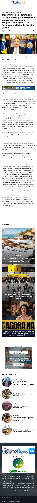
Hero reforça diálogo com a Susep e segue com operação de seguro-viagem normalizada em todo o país (18, 260)
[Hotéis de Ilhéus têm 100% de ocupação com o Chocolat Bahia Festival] (7, 418)
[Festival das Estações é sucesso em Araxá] (7, 394)
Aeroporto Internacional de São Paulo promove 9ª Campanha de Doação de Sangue (18, 296)
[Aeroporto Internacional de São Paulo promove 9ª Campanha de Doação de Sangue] (18, 282)
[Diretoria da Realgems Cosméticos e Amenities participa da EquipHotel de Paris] (7, 382)
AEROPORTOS (18, 292)
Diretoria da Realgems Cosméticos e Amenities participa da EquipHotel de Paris (24, 382)
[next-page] (6, 340)
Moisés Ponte (10, 31)
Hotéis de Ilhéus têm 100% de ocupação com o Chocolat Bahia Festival (23, 418)
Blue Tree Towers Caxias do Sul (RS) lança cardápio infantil (23, 430)
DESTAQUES (9, 9)
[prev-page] (3, 340)
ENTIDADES (12, 12)
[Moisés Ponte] (3, 31)
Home (3, 9)
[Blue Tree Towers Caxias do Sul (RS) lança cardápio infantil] (7, 430)
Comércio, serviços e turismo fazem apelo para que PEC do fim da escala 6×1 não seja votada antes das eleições (18, 333)
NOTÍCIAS (18, 12)
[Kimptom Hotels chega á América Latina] (7, 406)
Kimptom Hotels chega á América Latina (21, 406)
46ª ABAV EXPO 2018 (18, 379)
